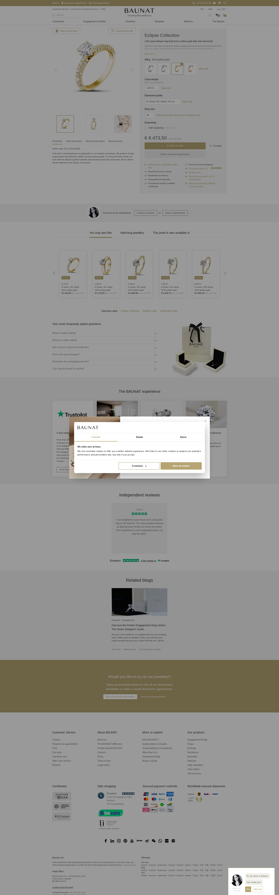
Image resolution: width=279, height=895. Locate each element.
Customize (137, 466)
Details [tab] (139, 437)
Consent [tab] (96, 437)
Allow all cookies (181, 466)
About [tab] (183, 437)
